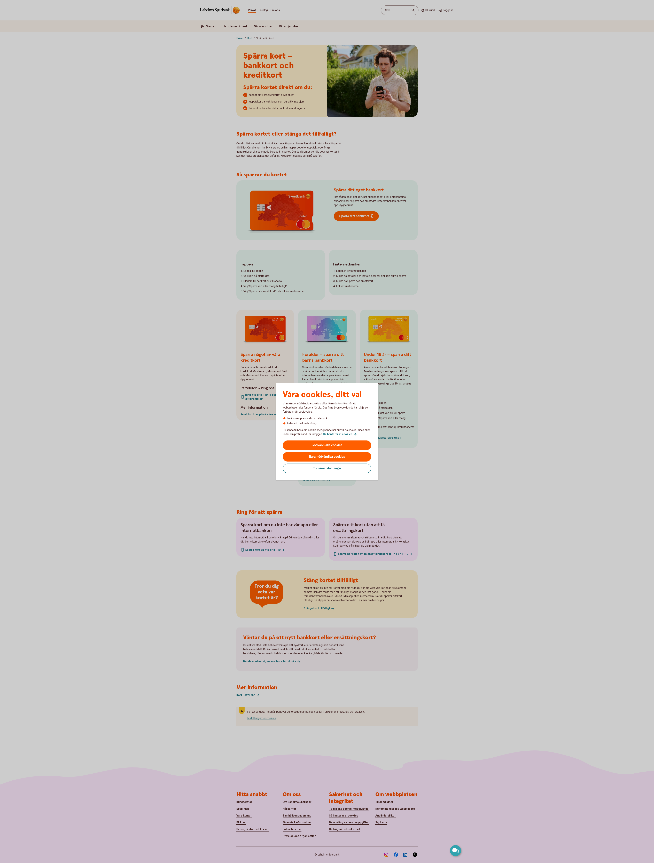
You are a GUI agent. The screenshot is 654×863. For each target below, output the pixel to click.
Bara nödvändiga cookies (327, 456)
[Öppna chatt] (455, 850)
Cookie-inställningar (327, 468)
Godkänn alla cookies (327, 445)
